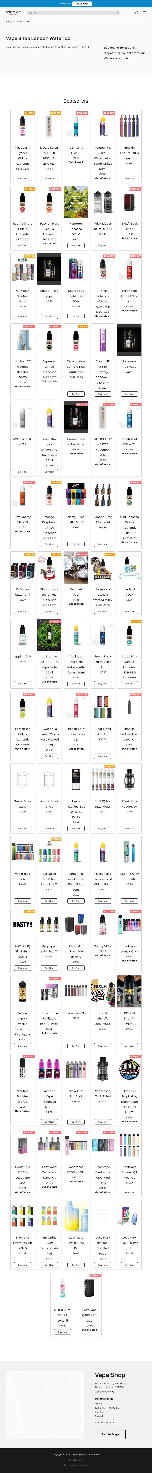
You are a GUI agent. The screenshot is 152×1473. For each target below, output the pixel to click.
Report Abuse (76, 1460)
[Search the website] (117, 12)
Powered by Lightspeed (76, 1465)
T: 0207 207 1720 (104, 1423)
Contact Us (23, 21)
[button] (82, 3)
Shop (9, 21)
